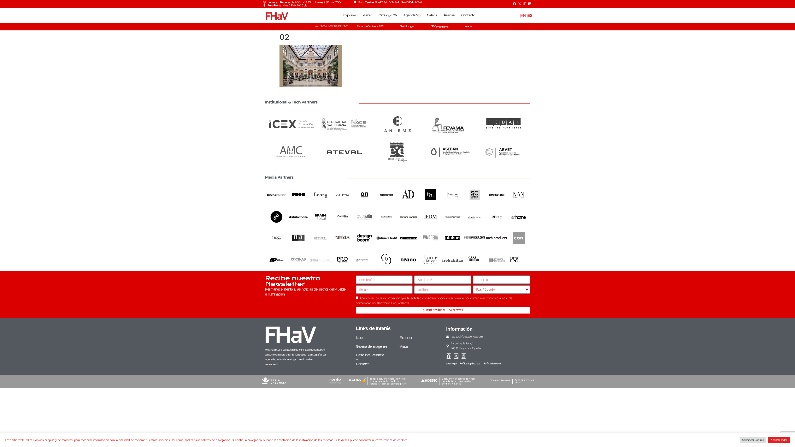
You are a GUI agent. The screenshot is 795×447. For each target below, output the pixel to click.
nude (468, 26)
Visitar (367, 15)
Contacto (468, 15)
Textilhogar (407, 26)
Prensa (449, 15)
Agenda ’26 (411, 15)
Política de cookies (395, 440)
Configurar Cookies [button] (753, 439)
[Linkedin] (530, 4)
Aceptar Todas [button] (779, 439)
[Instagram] (524, 4)
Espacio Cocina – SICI (370, 26)
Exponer (349, 15)
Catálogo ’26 (387, 15)
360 (439, 26)
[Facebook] (514, 4)
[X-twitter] (519, 4)
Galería (432, 15)
